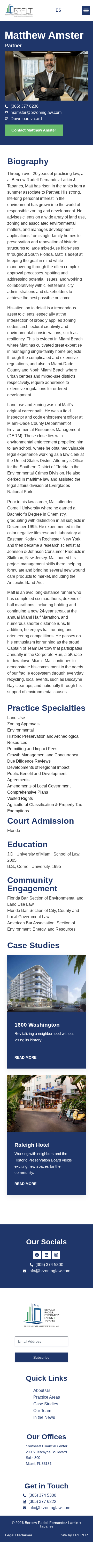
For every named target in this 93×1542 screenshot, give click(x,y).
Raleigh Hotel (32, 1145)
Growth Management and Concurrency (42, 755)
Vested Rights (20, 798)
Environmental (20, 730)
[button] (86, 10)
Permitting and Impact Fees (32, 749)
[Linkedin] (46, 1255)
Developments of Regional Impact (38, 767)
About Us (41, 1390)
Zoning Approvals (23, 724)
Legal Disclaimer (18, 1535)
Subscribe (41, 1357)
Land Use (16, 717)
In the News (44, 1417)
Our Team (42, 1410)
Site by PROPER (74, 1535)
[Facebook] (37, 1255)
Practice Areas (46, 1397)
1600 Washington (37, 1025)
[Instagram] (56, 1255)
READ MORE (25, 1057)
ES (58, 10)
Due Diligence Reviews (29, 761)
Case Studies (45, 1404)
